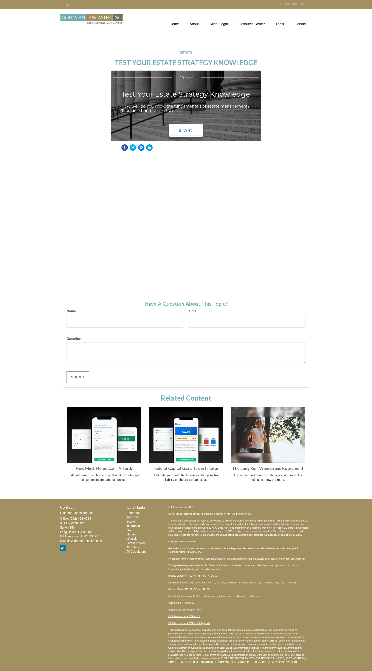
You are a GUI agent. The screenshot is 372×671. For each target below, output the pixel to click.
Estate (130, 521)
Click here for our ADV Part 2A (184, 616)
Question (74, 338)
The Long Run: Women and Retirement (267, 468)
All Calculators (136, 551)
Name (71, 311)
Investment (133, 517)
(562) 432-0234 (294, 4)
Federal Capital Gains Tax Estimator (186, 468)
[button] (194, 24)
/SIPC (198, 551)
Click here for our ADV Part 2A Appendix (189, 623)
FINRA (191, 551)
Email (193, 311)
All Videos (133, 547)
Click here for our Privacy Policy (185, 609)
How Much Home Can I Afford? (104, 468)
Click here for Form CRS (181, 602)
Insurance (133, 525)
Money (131, 534)
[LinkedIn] (68, 4)
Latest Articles (136, 543)
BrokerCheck (243, 513)
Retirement (133, 513)
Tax (128, 530)
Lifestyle (132, 538)
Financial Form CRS (183, 507)
